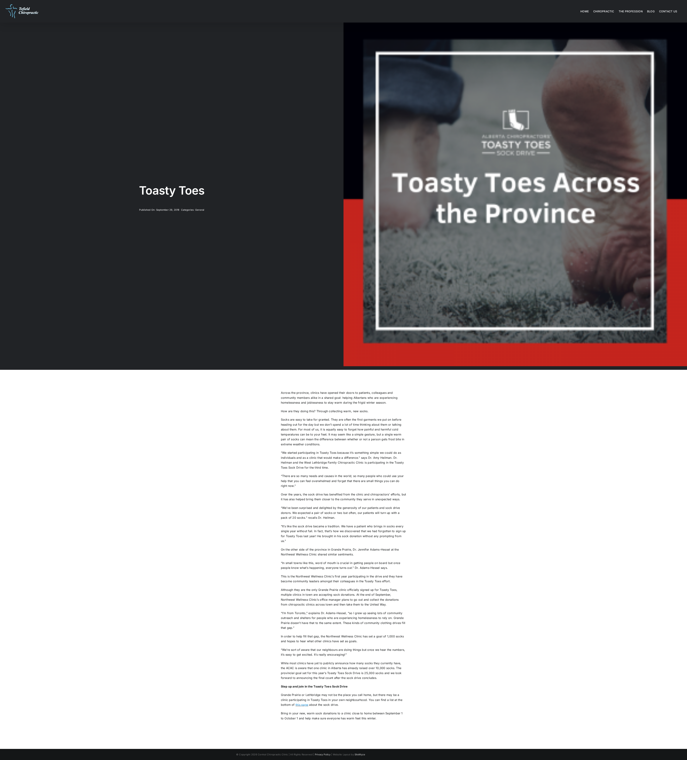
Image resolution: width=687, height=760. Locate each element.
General (199, 209)
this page (302, 704)
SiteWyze (360, 754)
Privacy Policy (322, 754)
